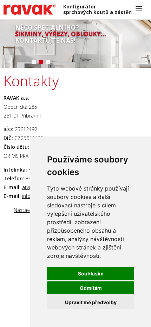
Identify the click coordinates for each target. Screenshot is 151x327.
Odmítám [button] (91, 288)
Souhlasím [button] (91, 273)
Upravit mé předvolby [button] (91, 302)
